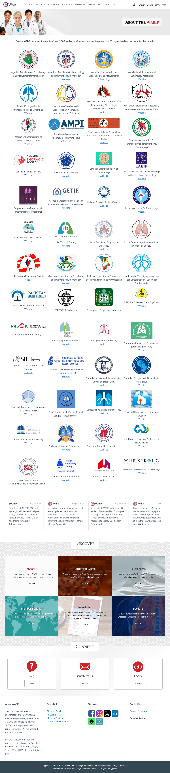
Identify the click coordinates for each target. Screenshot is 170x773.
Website (66, 79)
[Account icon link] (134, 4)
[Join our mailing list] (99, 722)
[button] (31, 4)
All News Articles (55, 711)
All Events (51, 714)
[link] (142, 5)
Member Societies (55, 718)
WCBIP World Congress (58, 721)
